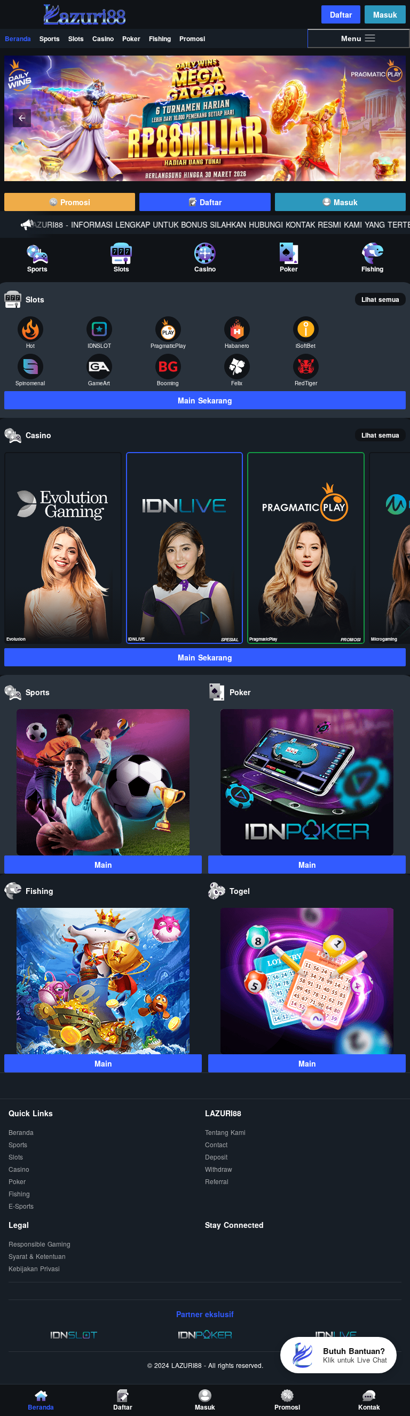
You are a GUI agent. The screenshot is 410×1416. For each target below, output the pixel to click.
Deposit (216, 1157)
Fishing (160, 38)
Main (103, 864)
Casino (103, 38)
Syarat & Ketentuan (37, 1256)
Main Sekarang (205, 400)
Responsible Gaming (39, 1244)
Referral (216, 1181)
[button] (388, 118)
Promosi (192, 38)
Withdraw (218, 1169)
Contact (216, 1144)
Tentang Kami (225, 1132)
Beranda (18, 38)
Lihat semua (380, 299)
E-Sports (21, 1206)
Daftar (341, 14)
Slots (76, 38)
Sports (50, 38)
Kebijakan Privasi (34, 1268)
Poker (131, 38)
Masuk (385, 14)
